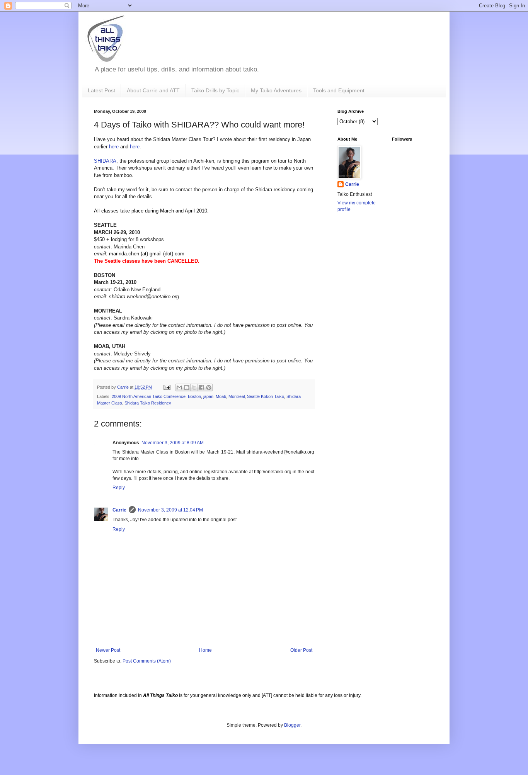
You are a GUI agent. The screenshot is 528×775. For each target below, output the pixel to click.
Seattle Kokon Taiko (265, 396)
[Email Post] (167, 387)
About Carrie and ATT (153, 90)
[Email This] (179, 387)
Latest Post (101, 90)
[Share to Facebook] (201, 387)
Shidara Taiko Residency (147, 403)
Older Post (301, 650)
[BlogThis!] (187, 387)
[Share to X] (194, 387)
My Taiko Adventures (276, 90)
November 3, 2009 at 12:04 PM (170, 510)
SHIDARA (105, 161)
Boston (194, 396)
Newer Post (108, 650)
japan (208, 396)
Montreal (236, 396)
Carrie (119, 510)
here (114, 147)
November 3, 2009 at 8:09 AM (172, 442)
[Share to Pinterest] (209, 387)
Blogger (292, 725)
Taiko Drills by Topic (215, 90)
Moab (221, 396)
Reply (118, 487)
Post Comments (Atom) (147, 661)
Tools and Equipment (338, 90)
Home (205, 650)
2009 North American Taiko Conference (149, 396)
